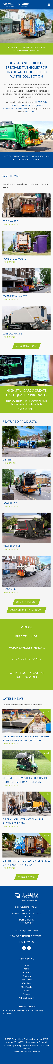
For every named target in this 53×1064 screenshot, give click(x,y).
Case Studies (26, 979)
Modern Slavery (30, 1045)
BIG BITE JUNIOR (36, 105)
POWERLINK (21, 108)
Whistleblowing (26, 998)
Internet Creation (32, 1051)
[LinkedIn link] (24, 948)
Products (26, 976)
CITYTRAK (22, 105)
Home (26, 965)
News (26, 990)
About (26, 968)
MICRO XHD (30, 111)
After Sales (27, 983)
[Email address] (29, 948)
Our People (26, 987)
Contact (26, 994)
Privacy (18, 1045)
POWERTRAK (9, 108)
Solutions (26, 972)
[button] (49, 4)
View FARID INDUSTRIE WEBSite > (26, 936)
